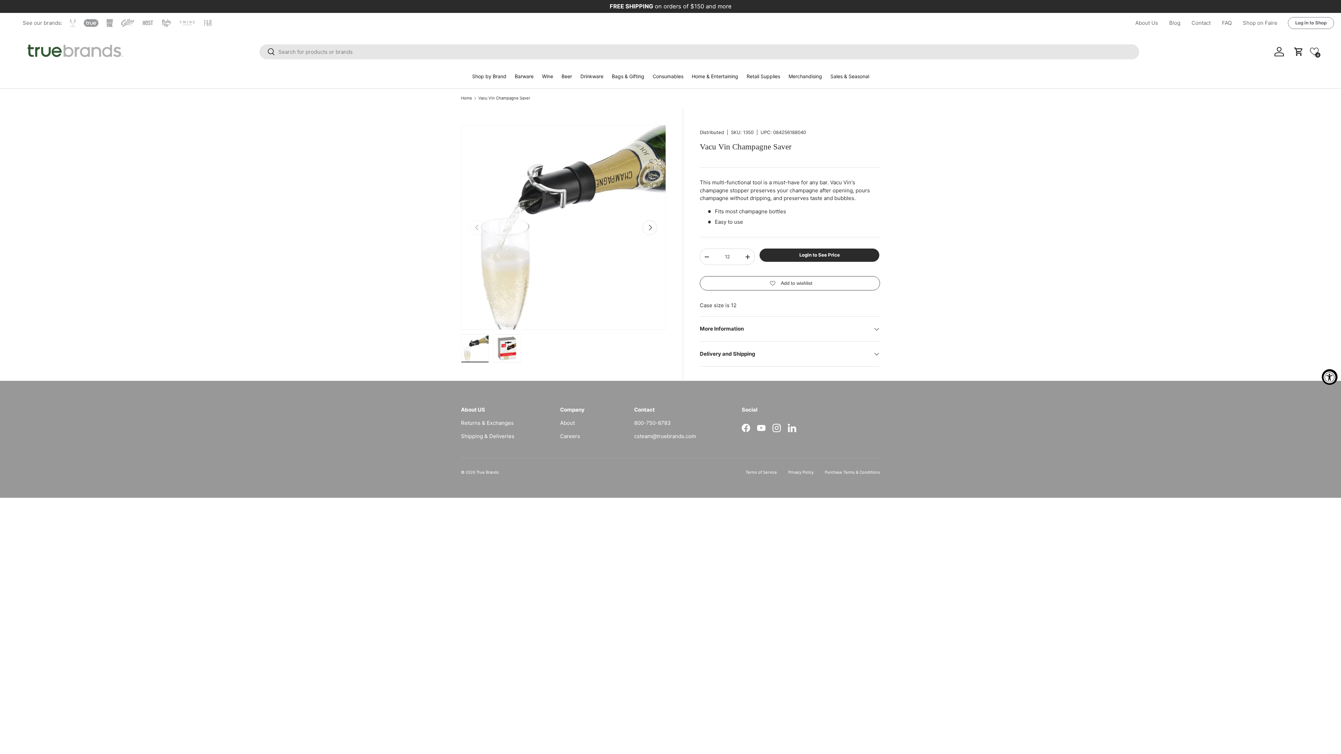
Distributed (712, 132)
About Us (1146, 23)
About (567, 423)
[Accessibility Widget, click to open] (1330, 377)
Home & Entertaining (715, 76)
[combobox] (699, 51)
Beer (567, 76)
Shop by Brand (489, 76)
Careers (570, 436)
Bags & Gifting (628, 76)
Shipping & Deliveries (487, 436)
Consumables (668, 76)
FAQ (1227, 23)
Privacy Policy (801, 472)
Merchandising (805, 76)
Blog (1174, 23)
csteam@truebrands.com (665, 436)
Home (466, 98)
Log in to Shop (1311, 22)
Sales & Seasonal (849, 76)
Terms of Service (761, 472)
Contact (1201, 23)
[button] (1314, 51)
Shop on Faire (1260, 23)
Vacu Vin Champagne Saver (504, 98)
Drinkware (591, 76)
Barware (524, 76)
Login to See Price (819, 255)
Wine (547, 76)
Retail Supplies (763, 76)
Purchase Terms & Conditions (852, 472)
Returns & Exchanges (487, 423)
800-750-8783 (652, 423)
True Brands (487, 472)
